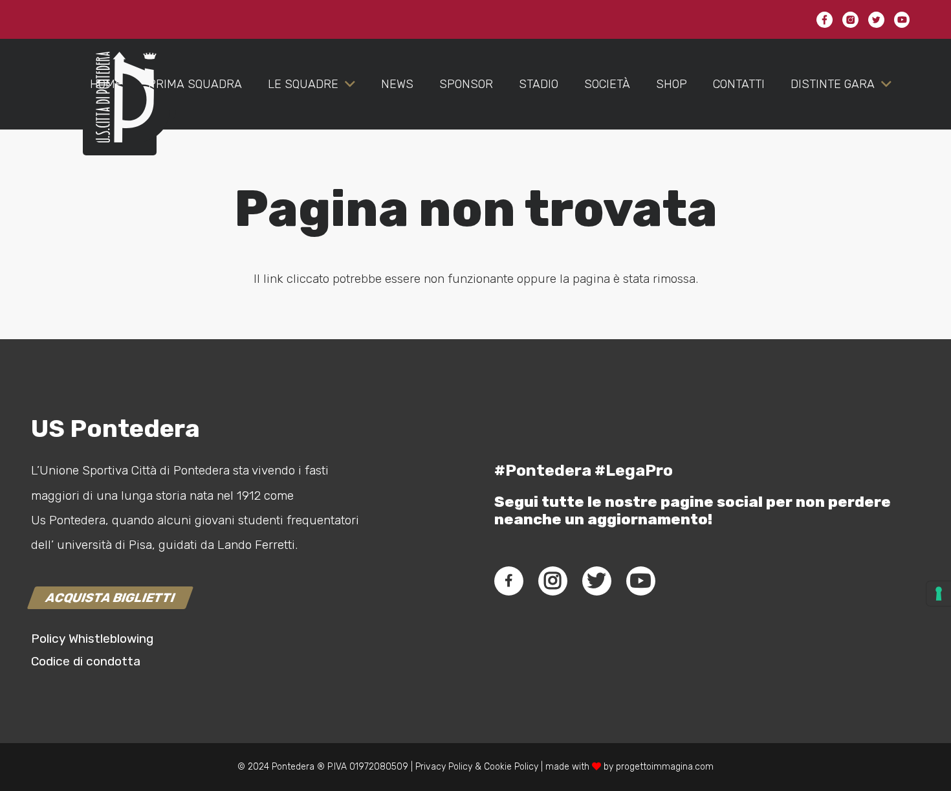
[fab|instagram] (552, 580)
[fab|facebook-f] (509, 580)
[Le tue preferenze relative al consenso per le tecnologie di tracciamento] (938, 593)
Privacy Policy (442, 766)
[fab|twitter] (596, 580)
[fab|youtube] (640, 580)
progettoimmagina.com (665, 766)
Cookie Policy (511, 766)
